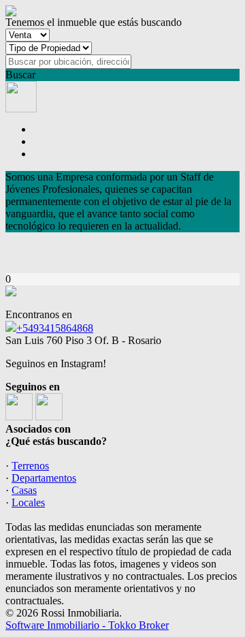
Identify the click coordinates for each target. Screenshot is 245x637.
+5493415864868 (54, 328)
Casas (24, 490)
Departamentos (44, 478)
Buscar (20, 74)
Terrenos (30, 465)
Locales (28, 502)
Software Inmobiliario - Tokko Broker (87, 625)
